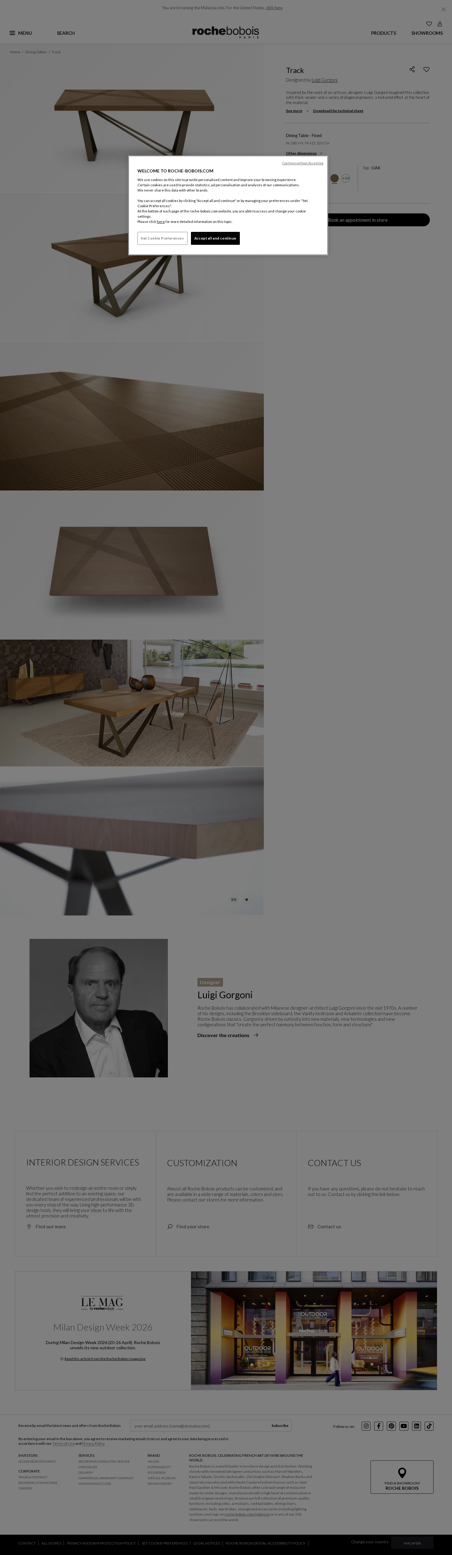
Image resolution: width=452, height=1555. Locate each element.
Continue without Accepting (302, 163)
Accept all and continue (215, 238)
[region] (228, 205)
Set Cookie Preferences (162, 238)
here (161, 222)
